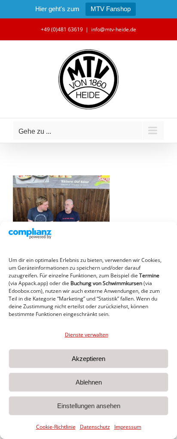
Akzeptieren (88, 358)
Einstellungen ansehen (88, 405)
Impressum (127, 426)
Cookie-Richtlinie (56, 426)
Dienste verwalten (86, 334)
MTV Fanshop (111, 8)
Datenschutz (95, 426)
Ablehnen (89, 382)
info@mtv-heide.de (113, 29)
